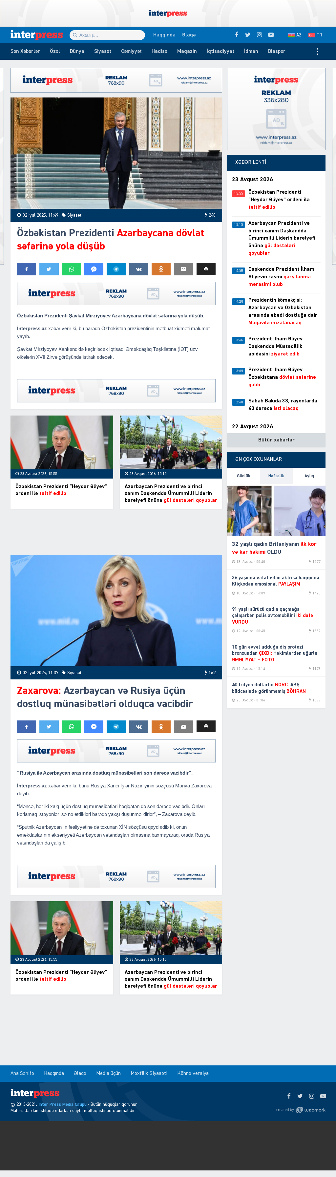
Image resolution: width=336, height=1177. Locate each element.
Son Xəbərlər (25, 51)
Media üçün (108, 1073)
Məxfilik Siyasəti (149, 1073)
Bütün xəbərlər (276, 440)
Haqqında (164, 35)
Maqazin (187, 51)
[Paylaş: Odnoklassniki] (161, 269)
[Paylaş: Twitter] (48, 269)
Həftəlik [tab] (276, 476)
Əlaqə (189, 35)
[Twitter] (300, 1096)
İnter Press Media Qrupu (62, 1104)
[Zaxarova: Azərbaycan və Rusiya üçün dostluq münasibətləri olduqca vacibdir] (116, 610)
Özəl (55, 51)
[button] (206, 269)
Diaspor (276, 51)
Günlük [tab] (243, 476)
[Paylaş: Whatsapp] (71, 269)
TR (319, 35)
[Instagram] (311, 1096)
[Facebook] (288, 1096)
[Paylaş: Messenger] (93, 269)
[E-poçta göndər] (183, 269)
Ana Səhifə (22, 1073)
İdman (251, 51)
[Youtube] (323, 1096)
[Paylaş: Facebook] (26, 269)
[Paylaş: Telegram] (116, 269)
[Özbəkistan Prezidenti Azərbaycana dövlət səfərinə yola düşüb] (116, 153)
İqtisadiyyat (220, 51)
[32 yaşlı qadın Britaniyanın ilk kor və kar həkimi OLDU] (276, 510)
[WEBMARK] (301, 1110)
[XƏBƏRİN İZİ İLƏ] (40, 35)
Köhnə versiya (193, 1073)
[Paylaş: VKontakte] (138, 269)
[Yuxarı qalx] (317, 1158)
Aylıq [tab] (309, 476)
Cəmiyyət (131, 51)
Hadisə (159, 51)
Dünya (77, 51)
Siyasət (102, 51)
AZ (299, 35)
